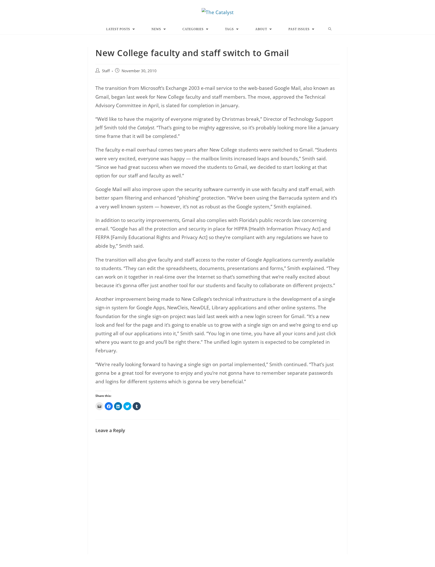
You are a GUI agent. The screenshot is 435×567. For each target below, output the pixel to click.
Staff (106, 70)
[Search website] (330, 29)
